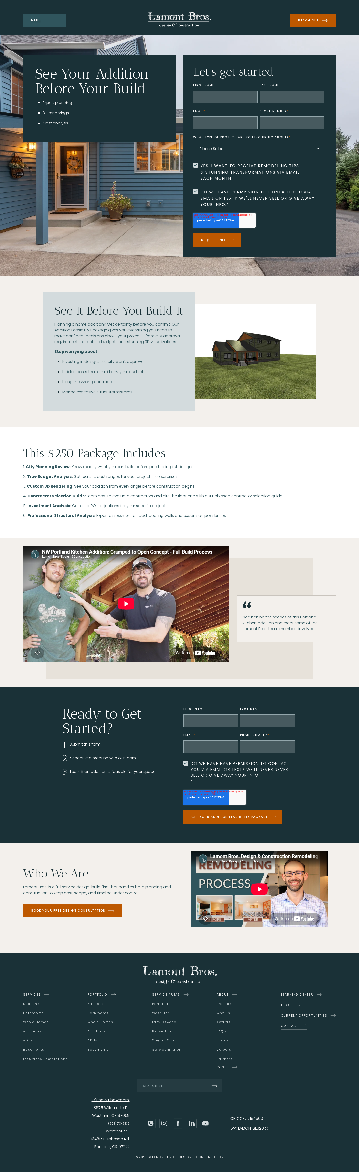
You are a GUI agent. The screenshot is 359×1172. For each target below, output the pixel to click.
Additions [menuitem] (32, 1031)
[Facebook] (178, 1123)
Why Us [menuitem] (223, 1013)
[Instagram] (164, 1123)
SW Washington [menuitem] (167, 1050)
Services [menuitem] (32, 994)
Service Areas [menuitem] (166, 994)
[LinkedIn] (192, 1123)
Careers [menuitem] (224, 1050)
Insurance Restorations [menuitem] (45, 1059)
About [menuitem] (223, 994)
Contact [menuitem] (289, 1026)
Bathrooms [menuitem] (33, 1013)
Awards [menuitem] (224, 1022)
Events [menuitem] (223, 1040)
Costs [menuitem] (223, 1067)
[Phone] (151, 1123)
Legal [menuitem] (286, 1005)
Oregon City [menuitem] (163, 1040)
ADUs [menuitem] (28, 1040)
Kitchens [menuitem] (31, 1004)
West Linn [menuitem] (161, 1013)
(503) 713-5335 (119, 1123)
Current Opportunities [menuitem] (304, 1015)
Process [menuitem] (224, 1004)
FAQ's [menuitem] (222, 1031)
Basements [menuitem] (33, 1050)
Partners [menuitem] (224, 1059)
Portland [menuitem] (160, 1004)
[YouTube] (205, 1123)
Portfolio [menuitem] (97, 994)
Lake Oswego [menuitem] (164, 1022)
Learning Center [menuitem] (297, 994)
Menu (36, 20)
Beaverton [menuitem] (161, 1031)
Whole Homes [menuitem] (36, 1022)
